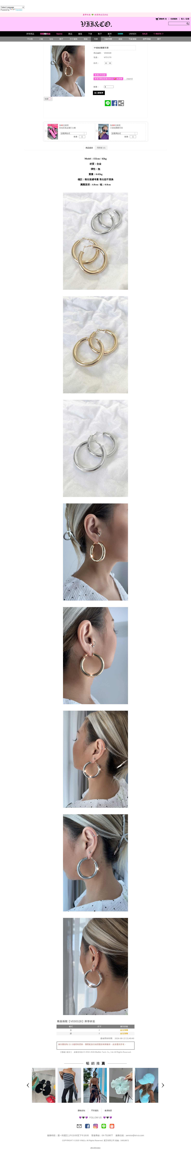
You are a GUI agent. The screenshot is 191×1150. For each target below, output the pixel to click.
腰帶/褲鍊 (147, 39)
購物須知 (81, 1110)
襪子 (159, 39)
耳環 (96, 39)
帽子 (61, 39)
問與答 (101, 148)
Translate (18, 10)
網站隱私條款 (95, 1148)
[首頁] (96, 23)
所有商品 (30, 34)
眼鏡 (86, 39)
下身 (90, 34)
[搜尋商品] (188, 23)
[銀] (110, 63)
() (163, 19)
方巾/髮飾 (73, 39)
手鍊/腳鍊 (132, 39)
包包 (51, 39)
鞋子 (100, 34)
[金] (106, 63)
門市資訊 (94, 1110)
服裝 (80, 34)
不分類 (30, 39)
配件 (110, 34)
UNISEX (132, 34)
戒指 (120, 39)
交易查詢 (173, 19)
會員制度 (108, 1110)
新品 (70, 34)
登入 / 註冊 (185, 19)
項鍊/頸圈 (108, 39)
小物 (41, 39)
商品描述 (89, 148)
